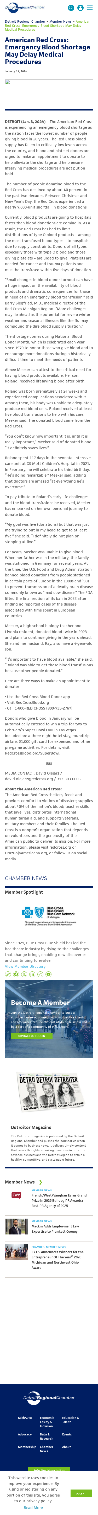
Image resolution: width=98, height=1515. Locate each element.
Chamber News (46, 1449)
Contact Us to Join (31, 1036)
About (66, 1447)
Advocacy (24, 1434)
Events (67, 1434)
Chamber (38, 1247)
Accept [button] (81, 1493)
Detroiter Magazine (31, 1127)
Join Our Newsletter (49, 1470)
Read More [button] (33, 1507)
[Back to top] (85, 1415)
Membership (27, 1447)
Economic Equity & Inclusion (47, 1422)
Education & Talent (70, 1420)
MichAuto (25, 1418)
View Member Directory (25, 966)
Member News (42, 1190)
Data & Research (46, 1436)
